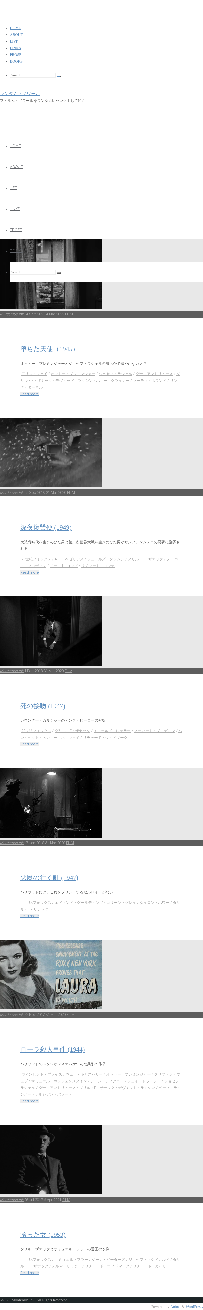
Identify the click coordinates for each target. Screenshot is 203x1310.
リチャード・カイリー (151, 1266)
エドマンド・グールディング (79, 902)
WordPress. (194, 1307)
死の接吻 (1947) (42, 706)
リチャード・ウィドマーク (105, 737)
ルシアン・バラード (55, 1094)
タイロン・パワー (154, 902)
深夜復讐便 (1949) (46, 527)
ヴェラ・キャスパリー (84, 1074)
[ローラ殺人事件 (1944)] (51, 1008)
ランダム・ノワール (20, 93)
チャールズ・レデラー (112, 731)
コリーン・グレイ (121, 902)
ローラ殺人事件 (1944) (52, 1049)
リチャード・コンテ (98, 566)
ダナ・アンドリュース (154, 374)
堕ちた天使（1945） (49, 349)
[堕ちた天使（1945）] (51, 307)
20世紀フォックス (36, 559)
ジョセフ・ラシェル (115, 374)
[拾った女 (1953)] (51, 1193)
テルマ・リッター (66, 1266)
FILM (69, 314)
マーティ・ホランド (149, 380)
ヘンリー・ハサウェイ (60, 737)
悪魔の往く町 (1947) (49, 877)
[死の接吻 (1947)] (51, 664)
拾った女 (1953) (43, 1234)
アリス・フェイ (34, 374)
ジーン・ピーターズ (108, 1259)
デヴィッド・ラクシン (74, 380)
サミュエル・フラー (71, 1259)
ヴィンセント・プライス (41, 1074)
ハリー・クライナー (112, 380)
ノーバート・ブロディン (154, 731)
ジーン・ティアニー (107, 1081)
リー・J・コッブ (64, 566)
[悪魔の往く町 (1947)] (51, 836)
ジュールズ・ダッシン (105, 559)
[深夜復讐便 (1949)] (51, 486)
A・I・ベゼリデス (69, 559)
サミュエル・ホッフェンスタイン (59, 1081)
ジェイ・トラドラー (144, 1081)
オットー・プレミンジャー (73, 374)
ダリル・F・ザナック (145, 559)
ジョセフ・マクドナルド (148, 1259)
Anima (175, 1307)
